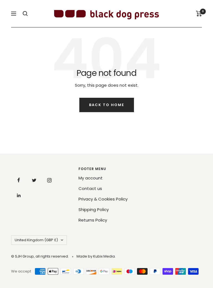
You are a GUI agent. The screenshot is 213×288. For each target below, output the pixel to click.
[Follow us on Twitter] (34, 180)
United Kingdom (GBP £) (36, 240)
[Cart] (199, 13)
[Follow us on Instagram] (49, 180)
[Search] (25, 13)
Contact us (90, 188)
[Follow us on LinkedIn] (18, 195)
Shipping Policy (93, 209)
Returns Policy (92, 220)
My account (90, 178)
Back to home (106, 104)
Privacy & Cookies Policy (103, 199)
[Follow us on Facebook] (18, 180)
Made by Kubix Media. (96, 256)
